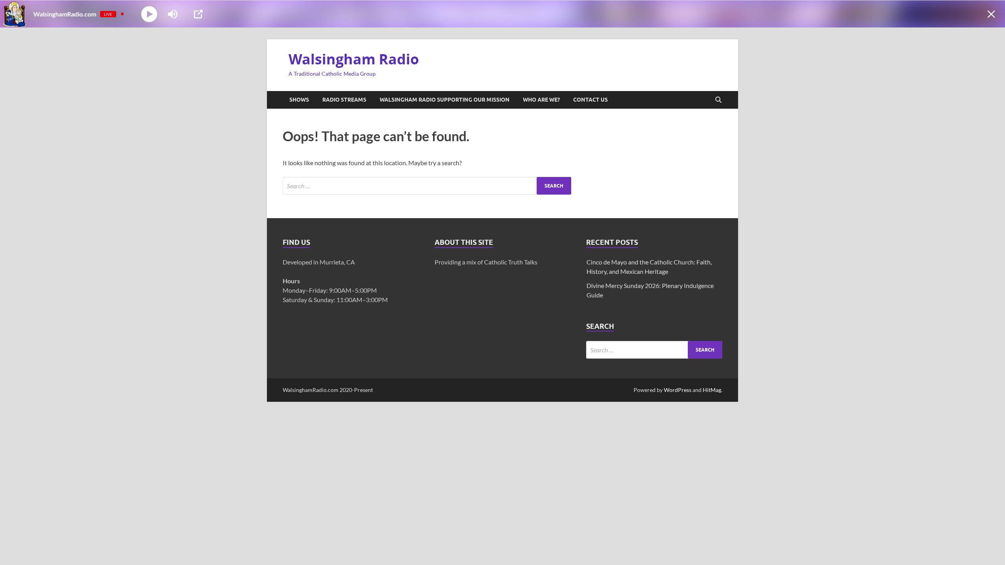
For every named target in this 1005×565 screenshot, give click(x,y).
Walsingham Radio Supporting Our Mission (445, 100)
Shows (299, 100)
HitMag (712, 389)
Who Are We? (541, 100)
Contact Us (590, 100)
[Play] (149, 14)
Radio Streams (344, 100)
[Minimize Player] (991, 14)
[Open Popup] (198, 14)
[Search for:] (427, 186)
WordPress (677, 389)
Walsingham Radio (354, 59)
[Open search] (718, 100)
